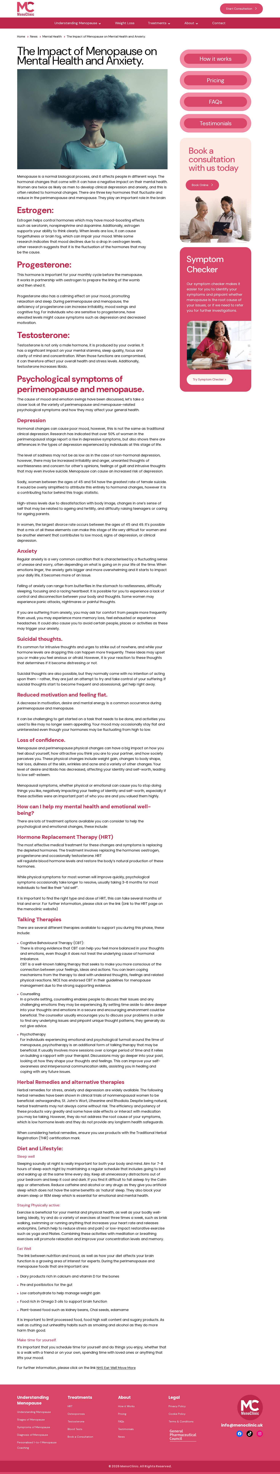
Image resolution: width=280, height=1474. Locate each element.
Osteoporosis (76, 1414)
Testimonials (126, 1429)
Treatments (157, 23)
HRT (70, 1406)
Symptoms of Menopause (33, 1427)
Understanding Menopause (75, 23)
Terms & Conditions (181, 1421)
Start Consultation (239, 9)
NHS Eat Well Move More (116, 1367)
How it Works (126, 1406)
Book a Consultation (80, 1436)
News (34, 36)
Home (21, 36)
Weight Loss (124, 23)
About (189, 23)
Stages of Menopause (31, 1419)
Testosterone (76, 1421)
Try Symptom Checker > (209, 379)
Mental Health (52, 36)
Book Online (200, 185)
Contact (219, 23)
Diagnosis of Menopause (32, 1434)
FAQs (121, 1421)
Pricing (122, 1414)
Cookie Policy (177, 1414)
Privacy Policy (177, 1406)
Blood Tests (75, 1429)
